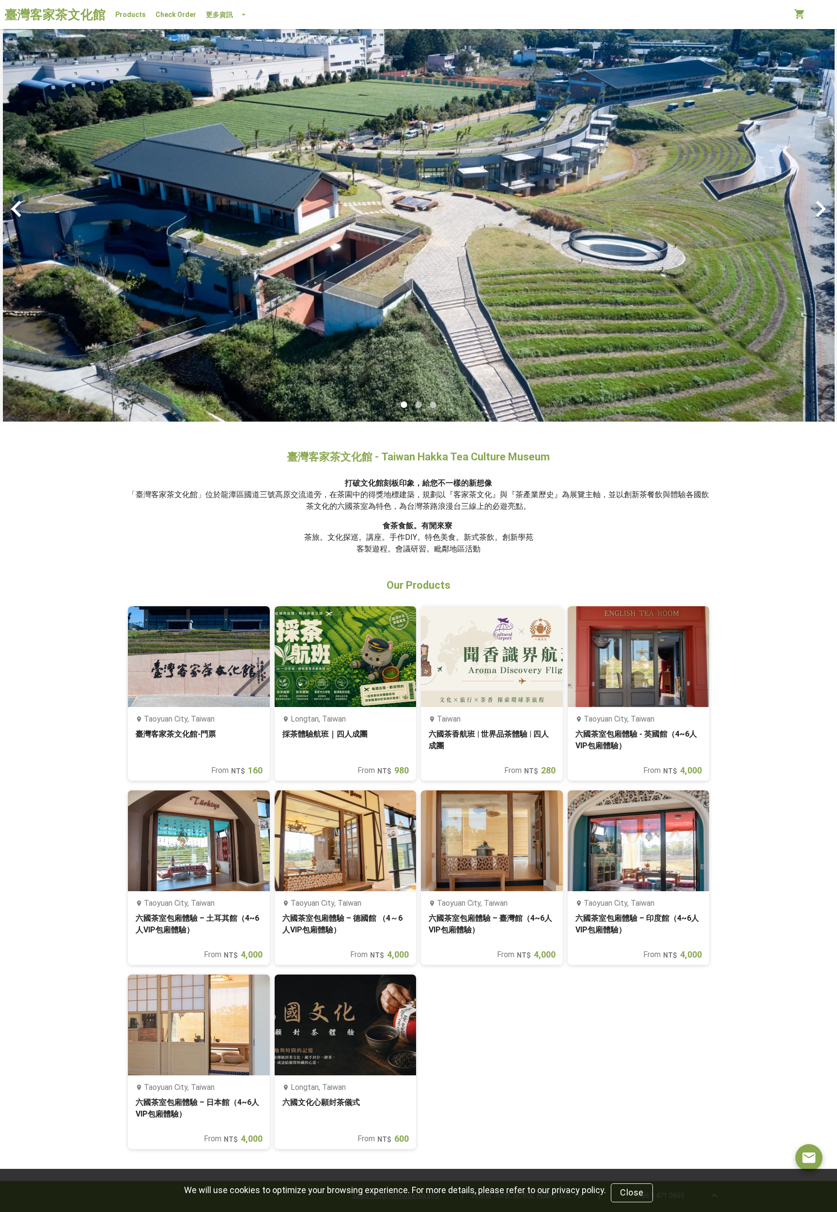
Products (130, 14)
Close (632, 1192)
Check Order (175, 14)
